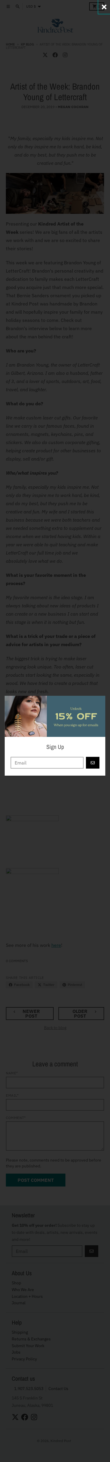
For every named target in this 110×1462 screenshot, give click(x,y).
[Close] (104, 7)
